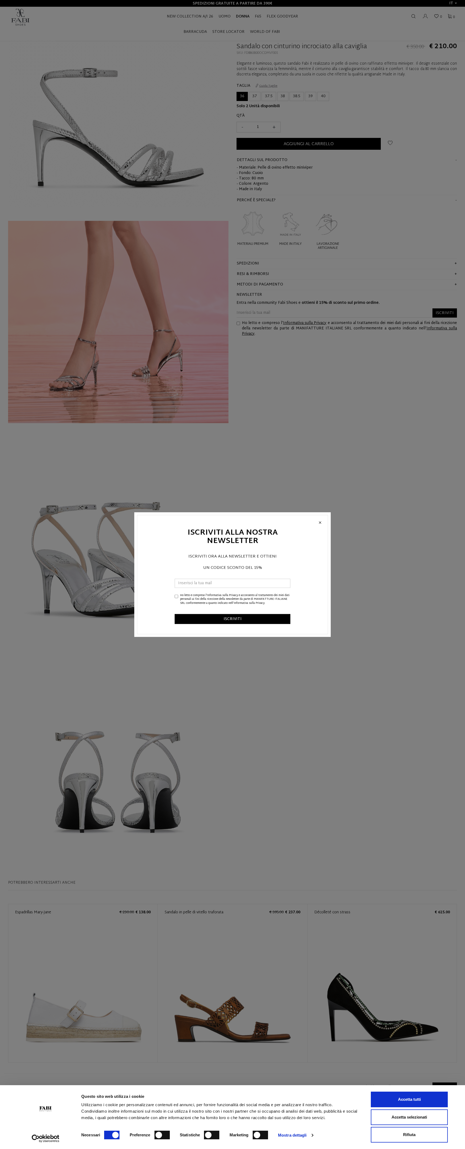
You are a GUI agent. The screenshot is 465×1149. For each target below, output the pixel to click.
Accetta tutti (409, 1099)
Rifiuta (409, 1134)
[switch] (162, 1135)
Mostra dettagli (292, 1135)
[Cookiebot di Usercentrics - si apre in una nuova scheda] (45, 1138)
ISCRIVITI (233, 619)
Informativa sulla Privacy (222, 595)
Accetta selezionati (409, 1117)
